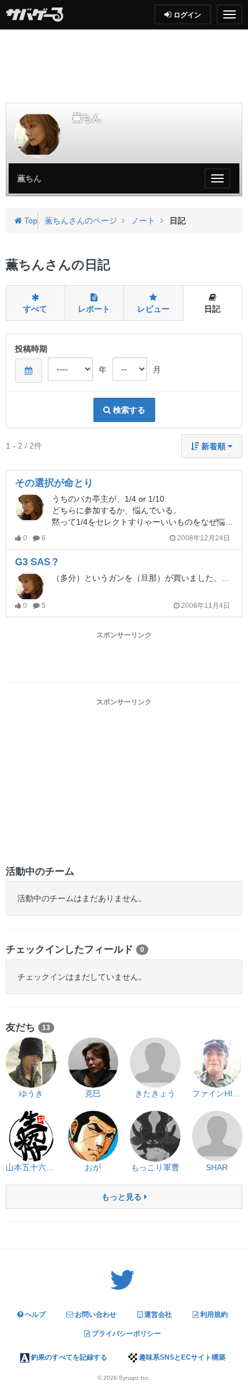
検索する (128, 410)
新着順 (213, 446)
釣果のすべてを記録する (68, 1357)
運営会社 (157, 1315)
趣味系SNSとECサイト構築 (181, 1357)
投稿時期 (31, 348)
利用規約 (213, 1315)
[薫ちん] (37, 134)
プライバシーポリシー (125, 1334)
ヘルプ (34, 1315)
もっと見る (123, 1196)
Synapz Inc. (135, 1378)
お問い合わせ (95, 1315)
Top (29, 220)
